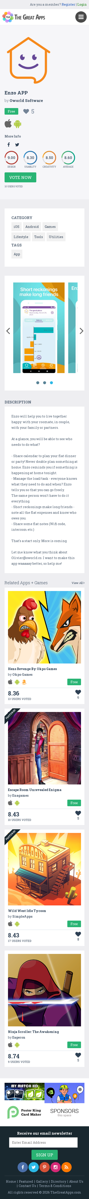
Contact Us (27, 1186)
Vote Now (20, 177)
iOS (16, 226)
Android (32, 226)
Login (82, 4)
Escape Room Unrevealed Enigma (34, 790)
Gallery (42, 1181)
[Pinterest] (44, 1167)
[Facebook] (23, 1167)
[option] (38, 328)
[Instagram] (55, 1167)
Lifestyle (21, 237)
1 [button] (37, 383)
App (17, 254)
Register (68, 4)
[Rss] (66, 1167)
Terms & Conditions (55, 1186)
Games (50, 226)
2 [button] (44, 383)
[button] (8, 329)
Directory (58, 1181)
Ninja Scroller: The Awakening (33, 1032)
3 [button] (51, 383)
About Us (76, 1181)
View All (77, 583)
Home (11, 1181)
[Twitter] (34, 1167)
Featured (26, 1181)
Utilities (56, 237)
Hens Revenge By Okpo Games (32, 669)
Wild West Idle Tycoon (27, 911)
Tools (38, 237)
